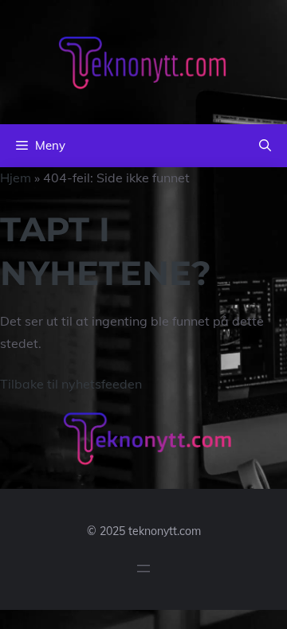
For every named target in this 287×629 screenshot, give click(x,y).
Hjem (15, 178)
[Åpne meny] (143, 568)
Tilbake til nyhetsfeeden (71, 384)
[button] (265, 145)
